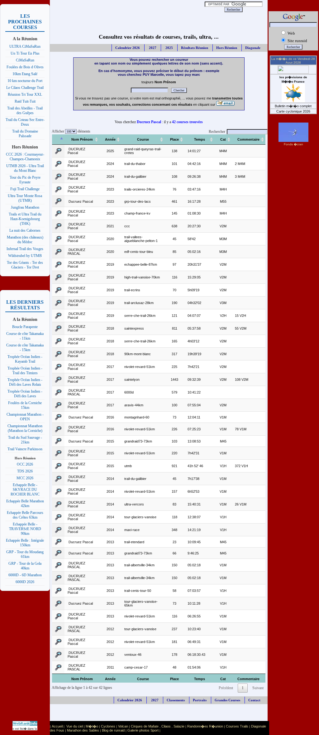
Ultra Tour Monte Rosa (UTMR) (25, 198)
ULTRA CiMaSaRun (24, 46)
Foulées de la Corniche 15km (25, 405)
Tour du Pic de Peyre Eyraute (25, 179)
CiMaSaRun (25, 60)
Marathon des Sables (83, 730)
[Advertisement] (129, 9)
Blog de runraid (113, 730)
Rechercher (217, 131)
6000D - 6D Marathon (25, 575)
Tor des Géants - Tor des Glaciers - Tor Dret (25, 264)
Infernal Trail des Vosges (25, 249)
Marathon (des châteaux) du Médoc (25, 239)
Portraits (200, 700)
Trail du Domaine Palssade (25, 133)
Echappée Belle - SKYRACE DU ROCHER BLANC (25, 489)
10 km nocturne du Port (24, 81)
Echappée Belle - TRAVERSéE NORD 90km (25, 529)
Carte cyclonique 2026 (293, 111)
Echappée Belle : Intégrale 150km (25, 542)
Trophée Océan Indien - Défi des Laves (24, 393)
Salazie (179, 726)
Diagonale (252, 48)
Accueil (57, 726)
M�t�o (92, 726)
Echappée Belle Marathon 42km (25, 503)
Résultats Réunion (194, 48)
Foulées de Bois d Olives (25, 67)
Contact (254, 700)
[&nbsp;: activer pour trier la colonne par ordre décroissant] (58, 139)
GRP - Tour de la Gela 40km (24, 565)
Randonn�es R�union (205, 726)
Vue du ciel (74, 726)
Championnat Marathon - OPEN (25, 416)
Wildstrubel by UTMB (25, 256)
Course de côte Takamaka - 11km (25, 336)
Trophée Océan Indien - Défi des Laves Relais (24, 382)
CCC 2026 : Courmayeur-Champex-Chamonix (25, 156)
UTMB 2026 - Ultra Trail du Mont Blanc (25, 168)
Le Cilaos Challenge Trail (25, 87)
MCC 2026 (25, 478)
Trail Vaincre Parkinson (24, 449)
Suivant (258, 688)
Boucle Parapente (25, 327)
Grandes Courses (227, 700)
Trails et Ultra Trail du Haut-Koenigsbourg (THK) (25, 219)
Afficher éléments (70, 131)
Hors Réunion (226, 48)
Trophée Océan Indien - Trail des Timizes (24, 370)
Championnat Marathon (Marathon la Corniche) (24, 428)
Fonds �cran (293, 144)
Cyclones (108, 726)
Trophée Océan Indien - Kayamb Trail (24, 359)
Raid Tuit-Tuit (25, 101)
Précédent (226, 688)
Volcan (123, 726)
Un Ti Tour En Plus (25, 53)
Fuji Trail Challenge (25, 189)
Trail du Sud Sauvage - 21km (25, 439)
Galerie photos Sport (143, 730)
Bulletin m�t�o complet (293, 106)
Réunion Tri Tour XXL (25, 94)
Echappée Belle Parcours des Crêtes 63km (25, 515)
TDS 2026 (25, 471)
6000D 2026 (25, 582)
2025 (168, 48)
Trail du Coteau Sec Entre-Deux (25, 122)
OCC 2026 (25, 464)
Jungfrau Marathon (25, 207)
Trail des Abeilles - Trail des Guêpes (25, 110)
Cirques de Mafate (145, 726)
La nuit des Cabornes (24, 230)
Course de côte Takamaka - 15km (25, 347)
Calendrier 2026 (127, 48)
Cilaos (166, 726)
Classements (176, 700)
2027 (152, 48)
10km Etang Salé (24, 74)
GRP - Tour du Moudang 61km (25, 554)
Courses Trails (237, 726)
